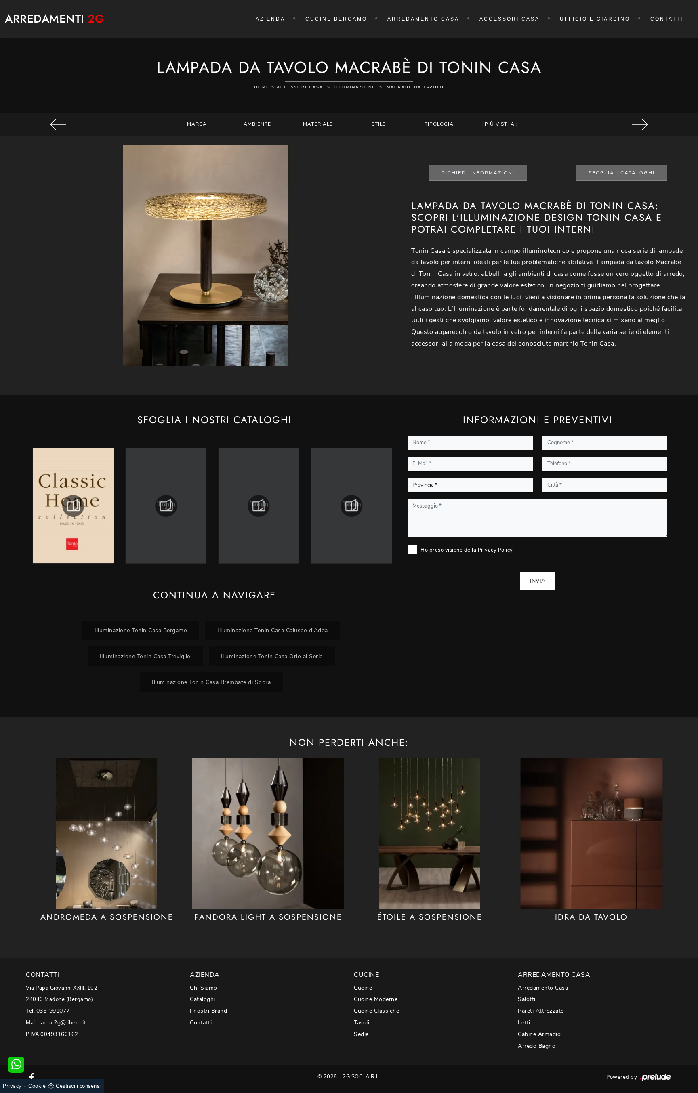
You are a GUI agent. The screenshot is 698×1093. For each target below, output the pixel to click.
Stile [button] (379, 124)
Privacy (12, 1086)
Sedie (361, 1034)
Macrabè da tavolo (415, 87)
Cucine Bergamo (336, 19)
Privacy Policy (495, 550)
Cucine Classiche (376, 1011)
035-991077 (53, 1011)
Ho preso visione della (466, 550)
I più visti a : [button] (499, 124)
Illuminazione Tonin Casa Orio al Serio (272, 656)
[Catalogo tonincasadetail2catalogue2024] (166, 505)
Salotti (527, 999)
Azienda (270, 19)
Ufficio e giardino (595, 19)
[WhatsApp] (16, 1065)
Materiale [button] (318, 124)
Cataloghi (202, 999)
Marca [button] (197, 124)
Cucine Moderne (375, 999)
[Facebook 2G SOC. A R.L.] (31, 1077)
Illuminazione (354, 87)
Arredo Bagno (536, 1046)
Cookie (37, 1086)
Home (261, 87)
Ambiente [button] (257, 124)
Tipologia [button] (439, 124)
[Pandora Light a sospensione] (268, 833)
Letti (524, 1022)
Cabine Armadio (539, 1034)
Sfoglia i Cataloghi (622, 173)
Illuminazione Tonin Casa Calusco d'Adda (272, 630)
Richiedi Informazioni (478, 173)
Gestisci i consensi (78, 1086)
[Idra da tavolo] (591, 833)
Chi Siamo (203, 988)
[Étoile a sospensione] (430, 833)
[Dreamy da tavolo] (640, 124)
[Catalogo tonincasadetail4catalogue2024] (351, 505)
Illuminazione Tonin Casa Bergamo (141, 630)
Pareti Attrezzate (541, 1011)
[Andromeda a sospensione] (107, 833)
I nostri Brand (208, 1011)
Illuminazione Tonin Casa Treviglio (145, 656)
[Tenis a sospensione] (58, 124)
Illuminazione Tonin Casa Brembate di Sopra (211, 682)
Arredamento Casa (423, 19)
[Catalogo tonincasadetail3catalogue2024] (259, 505)
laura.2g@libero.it (62, 1022)
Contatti (666, 19)
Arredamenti (54, 19)
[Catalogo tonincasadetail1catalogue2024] (73, 505)
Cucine (363, 988)
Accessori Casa (509, 19)
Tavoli (361, 1022)
